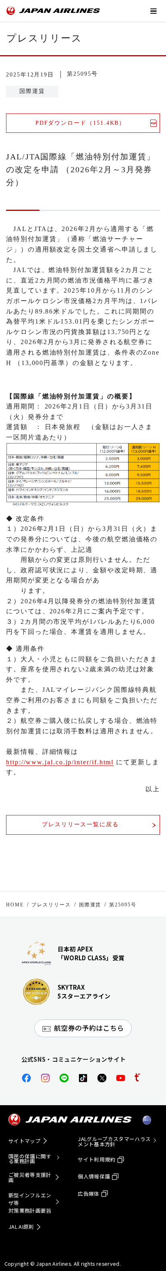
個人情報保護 (94, 1176)
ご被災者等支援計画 (30, 1177)
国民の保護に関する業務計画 (30, 1159)
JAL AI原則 (21, 1226)
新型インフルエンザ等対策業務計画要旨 (30, 1202)
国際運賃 (90, 905)
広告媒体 (88, 1193)
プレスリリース (51, 905)
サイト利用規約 (96, 1159)
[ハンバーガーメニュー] (153, 10)
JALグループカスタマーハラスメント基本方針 (114, 1142)
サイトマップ (24, 1141)
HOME (15, 905)
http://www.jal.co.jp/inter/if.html (60, 762)
